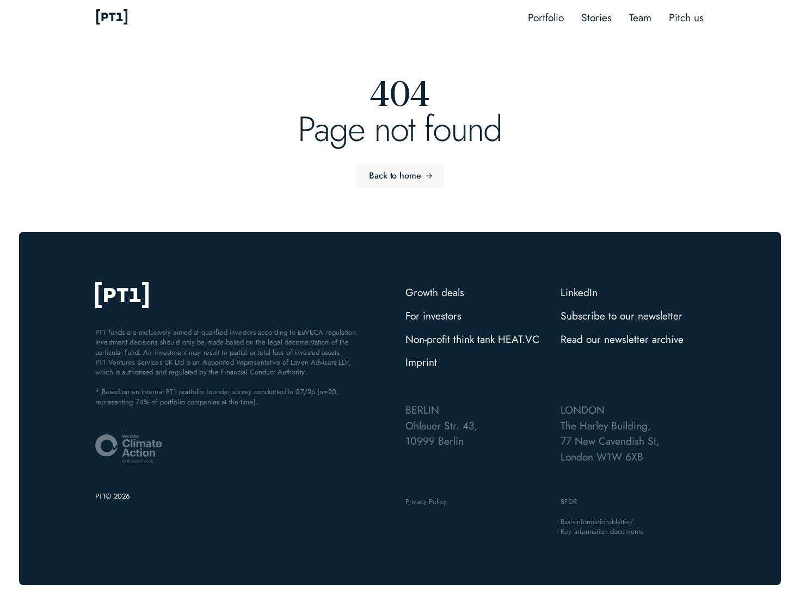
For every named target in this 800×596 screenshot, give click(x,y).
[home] (112, 17)
